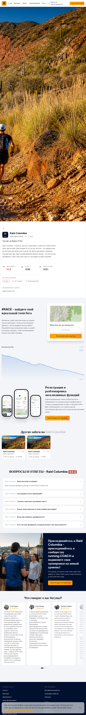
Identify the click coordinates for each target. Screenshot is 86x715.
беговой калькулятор (52, 690)
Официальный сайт (8, 291)
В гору (27, 266)
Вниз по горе (47, 266)
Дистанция (10, 266)
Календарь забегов (51, 694)
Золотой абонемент (10, 700)
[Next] (81, 635)
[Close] (80, 707)
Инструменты (50, 687)
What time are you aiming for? (62, 325)
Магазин (48, 697)
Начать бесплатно (77, 3)
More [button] (44, 3)
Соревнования (34, 3)
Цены (25, 3)
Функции (17, 3)
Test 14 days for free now (57, 418)
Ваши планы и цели (10, 714)
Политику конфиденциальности (18, 710)
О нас (47, 701)
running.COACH (8, 687)
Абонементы (7, 697)
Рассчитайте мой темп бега (66, 336)
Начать (5, 690)
